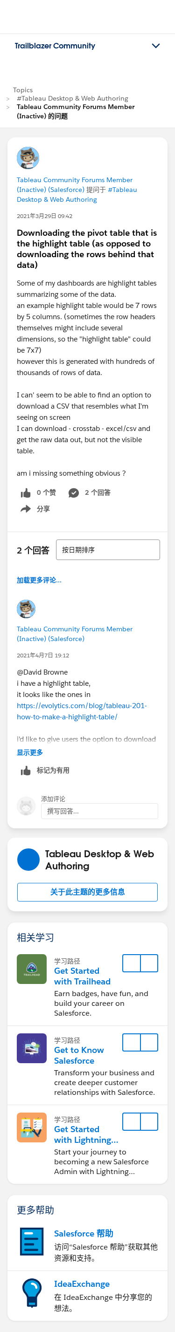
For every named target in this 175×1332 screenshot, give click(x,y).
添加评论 (53, 799)
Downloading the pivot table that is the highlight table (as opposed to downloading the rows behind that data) (87, 248)
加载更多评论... (39, 580)
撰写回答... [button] (63, 811)
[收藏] (131, 963)
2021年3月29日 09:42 (44, 216)
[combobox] (108, 550)
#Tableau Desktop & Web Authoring (72, 98)
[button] (87, 892)
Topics (23, 90)
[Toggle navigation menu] (156, 46)
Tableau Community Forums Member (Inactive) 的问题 (75, 111)
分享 (33, 511)
